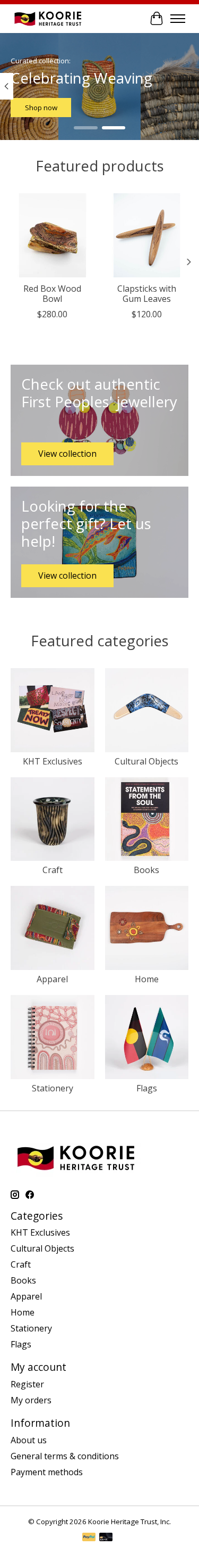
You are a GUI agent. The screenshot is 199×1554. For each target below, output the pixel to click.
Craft (52, 870)
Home (147, 979)
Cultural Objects (146, 761)
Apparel (52, 979)
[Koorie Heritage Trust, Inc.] (48, 18)
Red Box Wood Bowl (52, 293)
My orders (31, 1400)
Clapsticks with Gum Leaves (146, 293)
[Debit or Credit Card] (106, 1538)
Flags (146, 1088)
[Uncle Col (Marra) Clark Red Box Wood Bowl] (52, 235)
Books (146, 870)
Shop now (41, 107)
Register (27, 1384)
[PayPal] (89, 1538)
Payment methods (47, 1472)
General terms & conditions (65, 1456)
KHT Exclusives (52, 761)
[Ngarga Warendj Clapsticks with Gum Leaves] (147, 235)
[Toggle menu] (177, 18)
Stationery (52, 1088)
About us (29, 1440)
